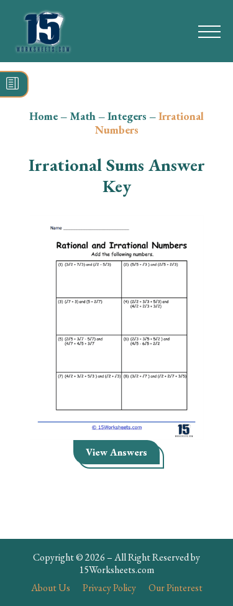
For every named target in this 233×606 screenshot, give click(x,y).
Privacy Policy (109, 588)
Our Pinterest (175, 588)
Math (83, 116)
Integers (127, 116)
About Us (50, 588)
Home (43, 116)
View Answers (116, 452)
